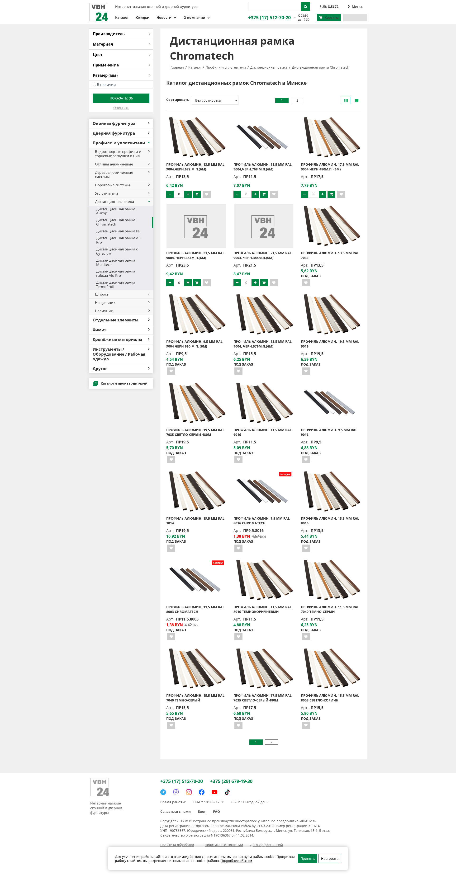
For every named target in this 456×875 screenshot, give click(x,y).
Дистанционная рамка (114, 201)
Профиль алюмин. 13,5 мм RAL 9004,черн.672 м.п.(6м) (195, 166)
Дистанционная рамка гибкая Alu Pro (115, 273)
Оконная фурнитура (114, 123)
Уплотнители (106, 193)
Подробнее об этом (236, 860)
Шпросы (102, 294)
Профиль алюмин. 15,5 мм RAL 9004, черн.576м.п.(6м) (262, 343)
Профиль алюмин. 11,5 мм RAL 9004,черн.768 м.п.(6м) (262, 166)
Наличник (104, 310)
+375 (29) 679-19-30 (231, 781)
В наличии (106, 84)
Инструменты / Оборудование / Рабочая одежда (119, 353)
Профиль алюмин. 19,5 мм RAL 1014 (195, 520)
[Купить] (197, 194)
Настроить (329, 858)
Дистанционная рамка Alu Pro (119, 240)
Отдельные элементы (115, 320)
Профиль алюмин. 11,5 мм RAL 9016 (262, 432)
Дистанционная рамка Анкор (115, 211)
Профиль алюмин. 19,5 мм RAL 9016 (330, 343)
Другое (100, 368)
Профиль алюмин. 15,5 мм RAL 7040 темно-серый (195, 697)
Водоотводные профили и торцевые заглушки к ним (118, 153)
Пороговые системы (112, 185)
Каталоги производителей (124, 383)
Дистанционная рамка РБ (118, 231)
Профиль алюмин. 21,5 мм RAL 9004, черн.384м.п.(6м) (262, 255)
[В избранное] (207, 194)
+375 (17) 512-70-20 (269, 17)
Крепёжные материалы (117, 339)
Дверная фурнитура (114, 133)
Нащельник (105, 302)
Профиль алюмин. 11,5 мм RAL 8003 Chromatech (195, 609)
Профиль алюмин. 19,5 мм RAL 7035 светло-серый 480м (195, 432)
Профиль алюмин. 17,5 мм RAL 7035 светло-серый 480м (262, 697)
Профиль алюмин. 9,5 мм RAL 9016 (329, 432)
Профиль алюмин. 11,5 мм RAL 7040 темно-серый (330, 609)
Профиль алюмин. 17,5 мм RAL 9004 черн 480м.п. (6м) (330, 166)
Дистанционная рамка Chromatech (115, 221)
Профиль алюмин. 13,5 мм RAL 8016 (330, 520)
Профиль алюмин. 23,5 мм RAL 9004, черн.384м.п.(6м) (195, 255)
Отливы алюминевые (114, 164)
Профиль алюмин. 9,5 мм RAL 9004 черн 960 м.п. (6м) (194, 343)
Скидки (142, 17)
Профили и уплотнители (119, 143)
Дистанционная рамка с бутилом (117, 251)
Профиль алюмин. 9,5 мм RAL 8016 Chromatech (261, 520)
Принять (307, 858)
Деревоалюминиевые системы (114, 174)
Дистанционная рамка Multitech (115, 262)
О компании (194, 17)
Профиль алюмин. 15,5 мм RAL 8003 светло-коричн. (330, 697)
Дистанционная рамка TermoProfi (115, 284)
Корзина (332, 17)
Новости (164, 17)
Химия (100, 329)
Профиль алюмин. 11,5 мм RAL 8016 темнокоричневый (262, 609)
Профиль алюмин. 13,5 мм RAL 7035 (330, 255)
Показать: (121, 98)
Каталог (122, 17)
